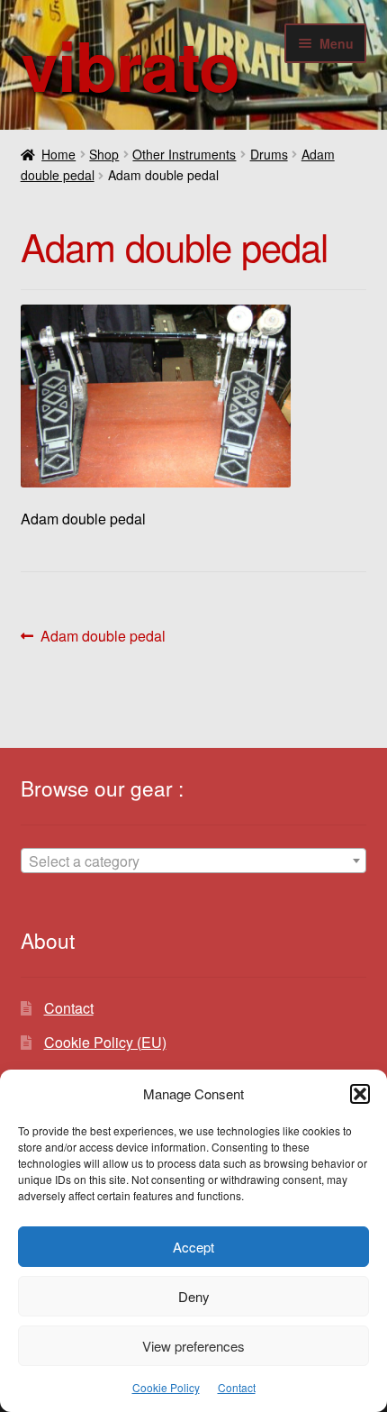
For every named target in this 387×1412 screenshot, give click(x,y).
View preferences (193, 1345)
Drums (269, 154)
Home (58, 154)
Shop (104, 154)
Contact (237, 1387)
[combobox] (194, 860)
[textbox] (194, 861)
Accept (193, 1246)
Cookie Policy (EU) (105, 1042)
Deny (194, 1296)
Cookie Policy (166, 1387)
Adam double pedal (103, 636)
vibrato (130, 64)
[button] (360, 1094)
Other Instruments (184, 154)
